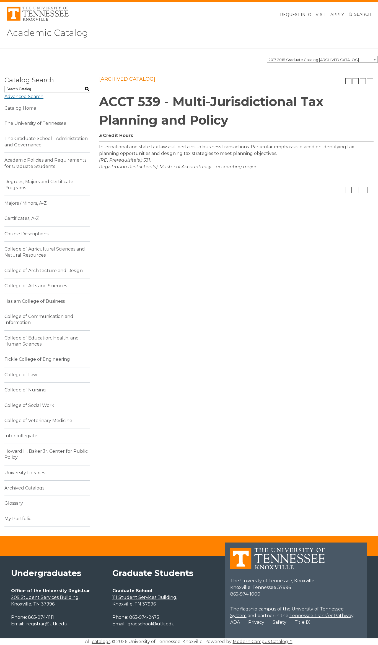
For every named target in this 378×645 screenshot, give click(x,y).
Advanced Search (23, 96)
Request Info (295, 14)
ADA (235, 622)
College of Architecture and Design (43, 270)
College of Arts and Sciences (35, 285)
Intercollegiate (20, 435)
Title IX (302, 622)
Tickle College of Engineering (37, 359)
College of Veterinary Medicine (38, 420)
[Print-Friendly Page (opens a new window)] (363, 81)
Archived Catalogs (24, 488)
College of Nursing (25, 390)
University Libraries (24, 472)
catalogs (101, 641)
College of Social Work (29, 405)
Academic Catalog (47, 32)
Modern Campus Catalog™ (262, 641)
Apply (337, 14)
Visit (321, 14)
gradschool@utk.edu (151, 623)
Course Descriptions (26, 233)
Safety (279, 622)
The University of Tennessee (35, 123)
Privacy (256, 622)
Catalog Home (20, 108)
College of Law (20, 374)
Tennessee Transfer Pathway (321, 615)
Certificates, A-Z (21, 218)
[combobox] (322, 59)
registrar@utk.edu (47, 623)
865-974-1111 (41, 617)
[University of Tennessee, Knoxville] (38, 19)
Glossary (13, 503)
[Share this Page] (356, 81)
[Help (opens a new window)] (370, 81)
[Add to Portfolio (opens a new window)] (348, 81)
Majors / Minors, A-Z (25, 203)
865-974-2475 (144, 617)
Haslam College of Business (34, 301)
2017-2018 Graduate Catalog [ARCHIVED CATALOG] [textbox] (314, 59)
